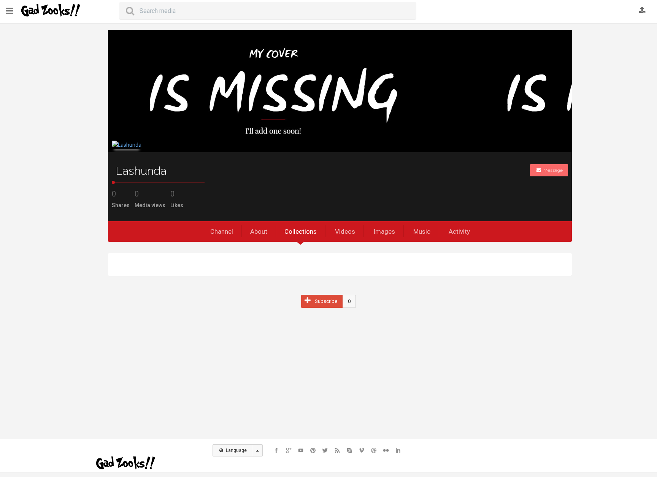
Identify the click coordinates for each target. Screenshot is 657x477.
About (258, 231)
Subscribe (326, 301)
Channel (221, 231)
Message (552, 170)
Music (421, 231)
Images (384, 231)
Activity (459, 231)
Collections (300, 231)
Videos (345, 231)
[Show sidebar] (9, 11)
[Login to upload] (642, 10)
